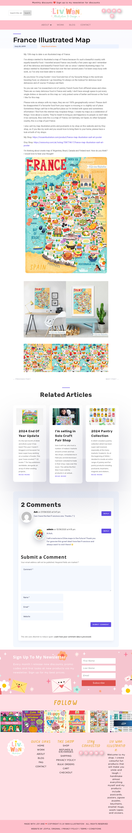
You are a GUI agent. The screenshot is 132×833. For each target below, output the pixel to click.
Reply (106, 513)
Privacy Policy (66, 760)
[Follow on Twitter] (109, 11)
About (41, 754)
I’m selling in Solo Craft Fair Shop (65, 435)
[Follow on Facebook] (104, 11)
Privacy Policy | (71, 829)
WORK (41, 750)
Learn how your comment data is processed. (72, 636)
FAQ (41, 762)
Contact (40, 767)
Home (40, 746)
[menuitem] (46, 25)
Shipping (65, 756)
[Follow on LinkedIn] (119, 11)
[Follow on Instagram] (112, 16)
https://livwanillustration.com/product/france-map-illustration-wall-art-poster (67, 137)
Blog (41, 758)
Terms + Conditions (90, 829)
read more (24, 475)
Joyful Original (52, 829)
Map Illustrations (49, 46)
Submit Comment (101, 624)
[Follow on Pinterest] (114, 11)
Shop (66, 746)
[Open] (11, 722)
